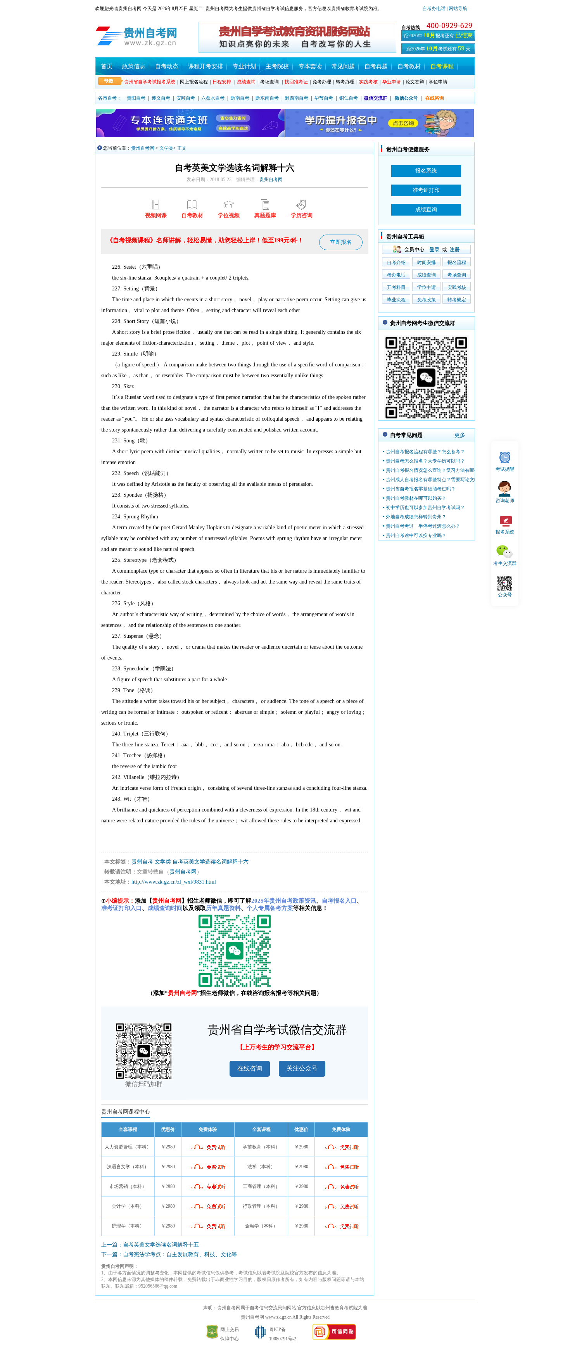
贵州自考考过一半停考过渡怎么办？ (423, 526)
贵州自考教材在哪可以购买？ (416, 498)
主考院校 (277, 66)
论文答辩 (415, 82)
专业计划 (244, 66)
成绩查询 (426, 275)
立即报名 (341, 242)
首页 (106, 66)
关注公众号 (302, 1068)
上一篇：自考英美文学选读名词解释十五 (150, 1245)
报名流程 (456, 262)
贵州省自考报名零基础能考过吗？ (421, 489)
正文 (182, 148)
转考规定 (456, 299)
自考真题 (376, 66)
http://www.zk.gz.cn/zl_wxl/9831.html (173, 882)
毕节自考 (323, 98)
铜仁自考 (348, 98)
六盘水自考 (213, 98)
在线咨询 (249, 1068)
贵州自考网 (142, 148)
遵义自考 (161, 98)
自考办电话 (434, 8)
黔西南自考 (296, 98)
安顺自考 (185, 98)
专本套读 (310, 66)
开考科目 (396, 287)
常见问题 (343, 66)
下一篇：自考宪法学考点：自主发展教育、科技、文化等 (169, 1254)
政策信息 (133, 66)
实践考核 (456, 287)
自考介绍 (396, 262)
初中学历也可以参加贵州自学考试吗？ (425, 507)
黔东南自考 (267, 98)
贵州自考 (142, 862)
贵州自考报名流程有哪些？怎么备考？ (425, 451)
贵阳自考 (136, 98)
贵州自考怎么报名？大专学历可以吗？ (425, 461)
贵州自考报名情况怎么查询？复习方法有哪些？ (435, 470)
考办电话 (396, 275)
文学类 (166, 148)
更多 (459, 435)
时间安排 (426, 262)
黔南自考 (240, 98)
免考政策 (426, 299)
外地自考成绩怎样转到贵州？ (416, 517)
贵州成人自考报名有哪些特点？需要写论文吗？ (435, 479)
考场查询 (269, 82)
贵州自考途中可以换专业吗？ (416, 535)
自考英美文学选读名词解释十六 (211, 862)
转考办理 (345, 82)
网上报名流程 (194, 82)
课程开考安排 (205, 66)
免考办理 (322, 82)
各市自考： (109, 98)
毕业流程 (396, 299)
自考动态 (166, 66)
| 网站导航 (456, 8)
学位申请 (438, 82)
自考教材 (409, 66)
